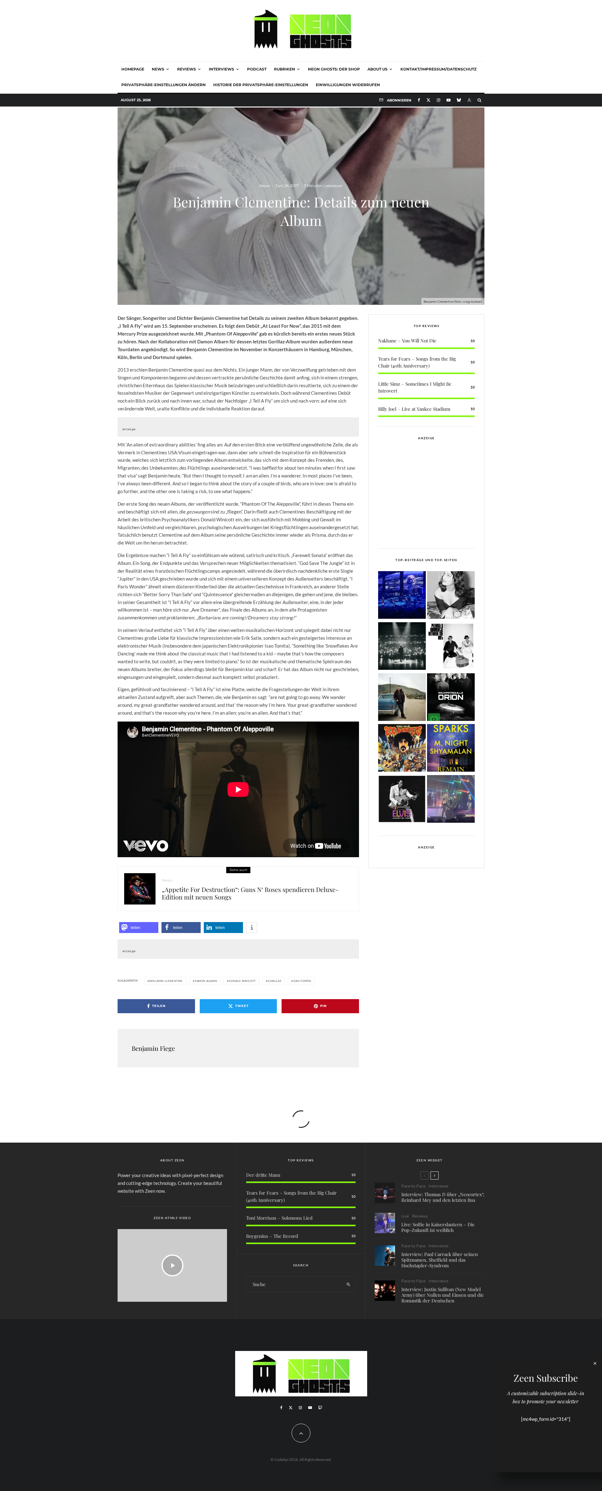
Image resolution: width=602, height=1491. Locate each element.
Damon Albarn (206, 981)
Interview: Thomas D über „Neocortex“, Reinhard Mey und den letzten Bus (442, 1197)
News (158, 69)
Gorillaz (274, 981)
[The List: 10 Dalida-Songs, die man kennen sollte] (451, 596)
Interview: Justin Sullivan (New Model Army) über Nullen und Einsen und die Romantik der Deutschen (442, 1294)
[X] (428, 100)
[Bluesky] (459, 100)
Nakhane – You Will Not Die (407, 340)
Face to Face (413, 1186)
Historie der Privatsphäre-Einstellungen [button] (260, 84)
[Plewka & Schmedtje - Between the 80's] (451, 647)
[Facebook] (419, 100)
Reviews (186, 69)
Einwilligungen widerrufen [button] (348, 84)
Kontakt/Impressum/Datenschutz (438, 69)
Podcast (257, 69)
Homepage (132, 69)
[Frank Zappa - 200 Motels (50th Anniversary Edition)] (402, 749)
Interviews (221, 69)
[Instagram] (438, 100)
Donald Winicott (242, 981)
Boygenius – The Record (272, 1236)
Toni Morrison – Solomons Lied (279, 1218)
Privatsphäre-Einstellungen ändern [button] (163, 84)
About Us (377, 69)
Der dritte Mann (263, 1175)
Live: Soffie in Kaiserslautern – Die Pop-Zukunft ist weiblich (438, 1227)
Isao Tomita (302, 981)
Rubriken (284, 69)
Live (405, 1216)
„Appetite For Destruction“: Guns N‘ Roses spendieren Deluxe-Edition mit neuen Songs (250, 893)
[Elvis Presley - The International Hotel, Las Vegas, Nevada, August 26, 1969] (402, 800)
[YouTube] (448, 100)
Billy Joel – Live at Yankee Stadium (414, 409)
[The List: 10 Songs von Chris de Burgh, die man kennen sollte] (402, 647)
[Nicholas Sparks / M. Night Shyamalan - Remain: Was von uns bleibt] (451, 749)
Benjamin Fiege (153, 1048)
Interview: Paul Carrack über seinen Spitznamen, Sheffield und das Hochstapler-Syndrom (439, 1259)
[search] (348, 1284)
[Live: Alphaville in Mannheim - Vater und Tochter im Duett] (451, 800)
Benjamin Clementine (166, 981)
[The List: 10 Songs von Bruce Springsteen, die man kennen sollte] (402, 698)
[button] (138, 927)
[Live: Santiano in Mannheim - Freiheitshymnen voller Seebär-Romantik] (402, 596)
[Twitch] (320, 1408)
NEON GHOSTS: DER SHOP (334, 69)
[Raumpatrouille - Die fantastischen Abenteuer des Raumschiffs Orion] (451, 698)
